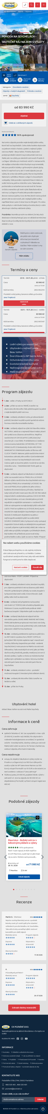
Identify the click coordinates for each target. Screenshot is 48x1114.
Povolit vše (37, 567)
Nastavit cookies (20, 567)
